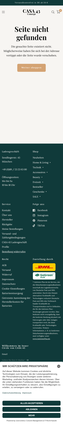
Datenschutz (9, 283)
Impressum (8, 279)
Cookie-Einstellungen (13, 288)
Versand (6, 269)
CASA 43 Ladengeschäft (14, 242)
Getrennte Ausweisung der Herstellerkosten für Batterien (16, 301)
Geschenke (38, 191)
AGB (4, 265)
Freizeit (37, 182)
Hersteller (7, 219)
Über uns (7, 215)
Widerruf (7, 274)
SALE (35, 196)
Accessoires (39, 172)
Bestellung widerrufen (14, 251)
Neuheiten (38, 157)
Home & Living (40, 162)
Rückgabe (7, 224)
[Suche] (53, 12)
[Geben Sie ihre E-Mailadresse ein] (27, 360)
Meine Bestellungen (12, 228)
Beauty (36, 177)
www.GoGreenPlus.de (41, 339)
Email (4, 354)
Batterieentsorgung (12, 293)
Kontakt (6, 210)
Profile (5, 246)
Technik (37, 167)
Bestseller (38, 186)
